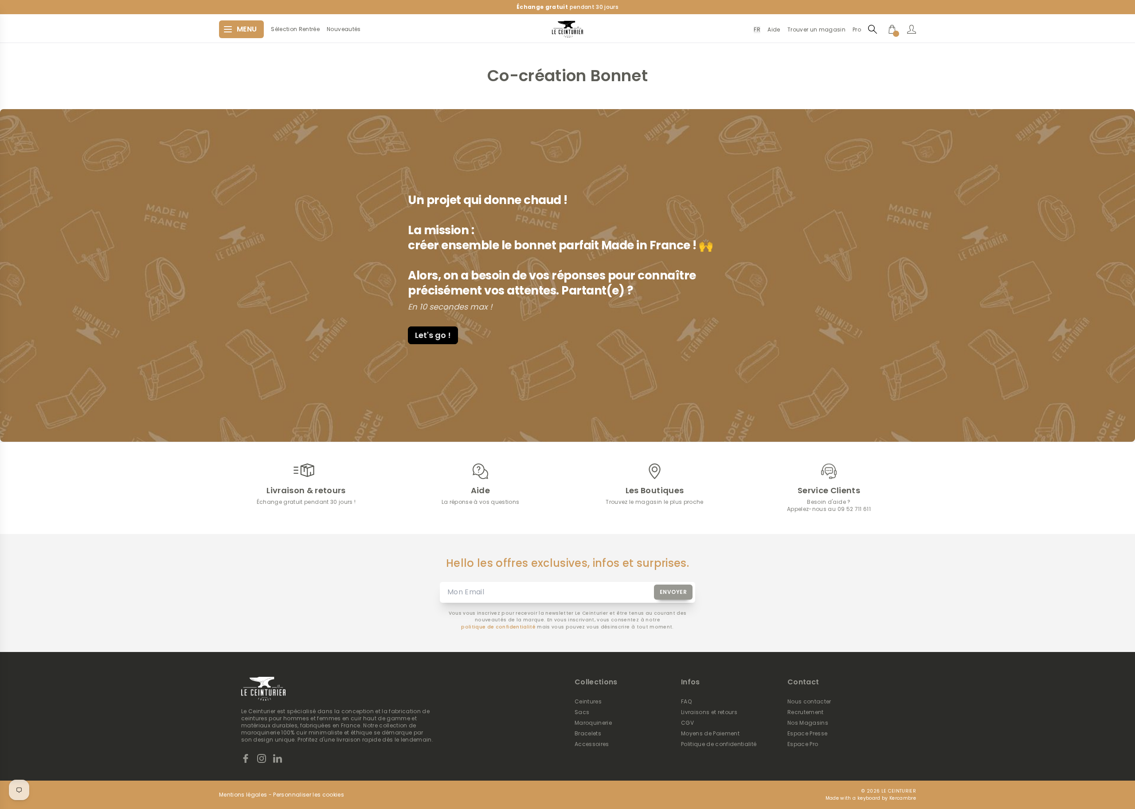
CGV (687, 723)
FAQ (686, 701)
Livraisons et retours (709, 712)
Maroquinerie (593, 723)
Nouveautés (343, 29)
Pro (857, 29)
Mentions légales (243, 794)
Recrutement (805, 712)
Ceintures (588, 701)
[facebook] (245, 758)
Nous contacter (809, 701)
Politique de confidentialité (719, 744)
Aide (773, 29)
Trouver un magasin (816, 29)
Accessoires (592, 744)
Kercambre (902, 798)
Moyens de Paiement (710, 733)
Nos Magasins (807, 723)
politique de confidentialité (498, 627)
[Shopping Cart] (892, 29)
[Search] (872, 29)
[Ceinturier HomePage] (567, 29)
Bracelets (588, 733)
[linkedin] (277, 758)
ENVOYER (673, 592)
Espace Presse (807, 733)
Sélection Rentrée (295, 29)
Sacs (582, 712)
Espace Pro (802, 744)
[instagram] (261, 758)
